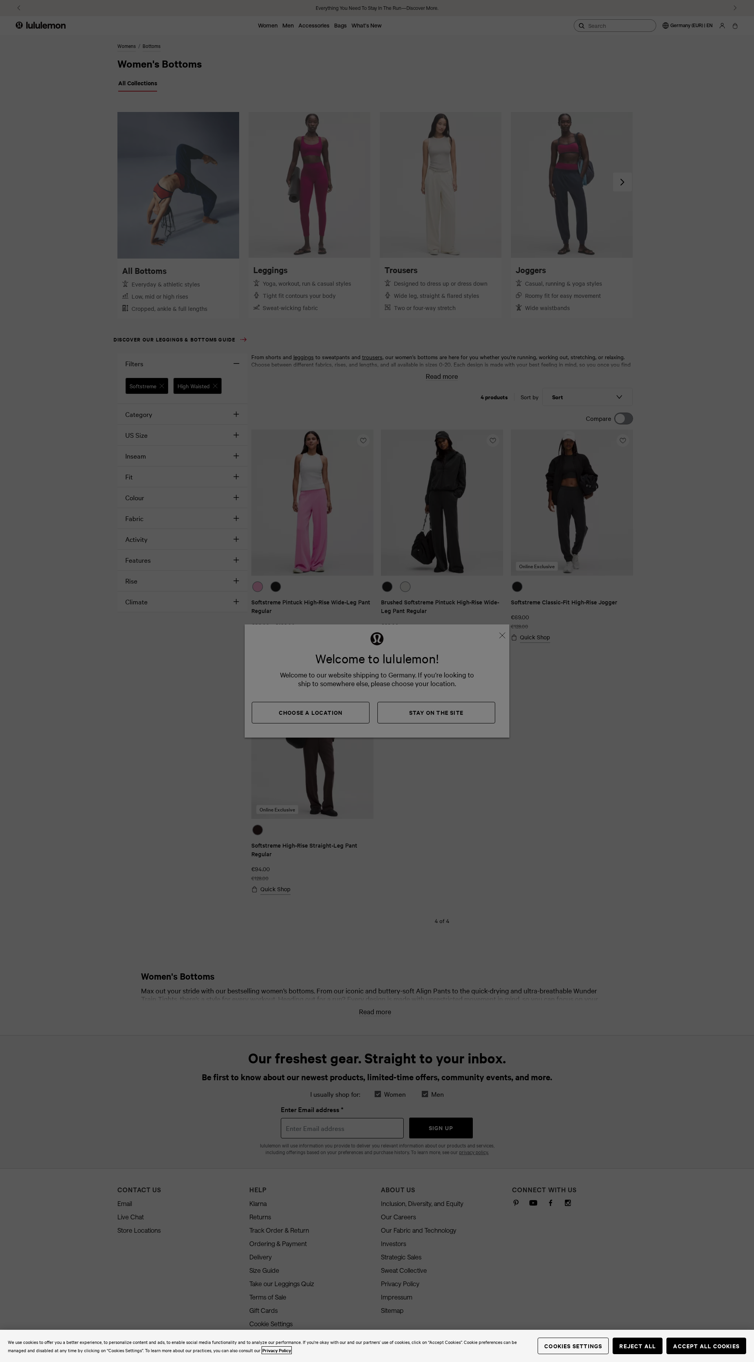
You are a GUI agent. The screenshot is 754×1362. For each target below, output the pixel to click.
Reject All (637, 1346)
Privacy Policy (276, 1350)
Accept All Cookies (706, 1346)
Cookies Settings (573, 1346)
